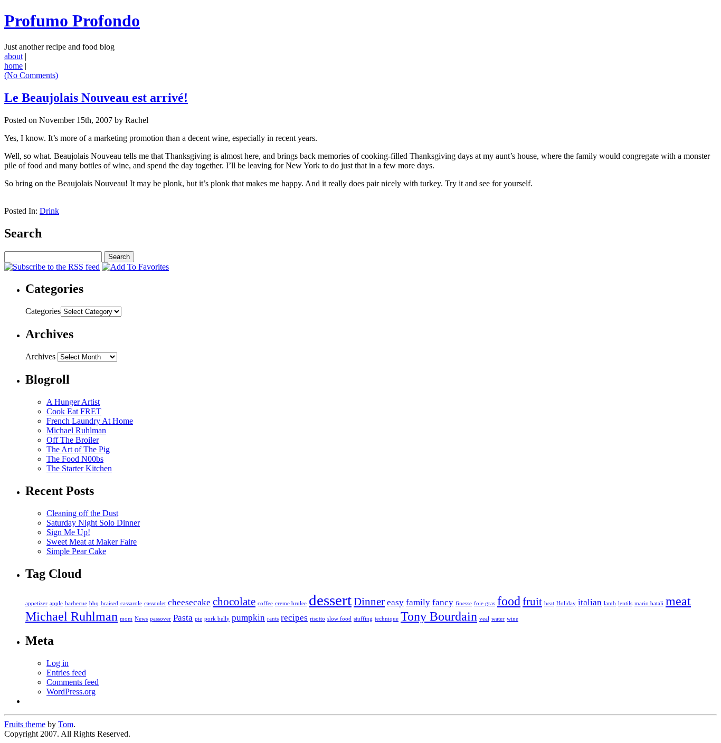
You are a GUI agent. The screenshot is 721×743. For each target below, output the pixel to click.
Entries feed (66, 672)
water (498, 619)
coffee (265, 603)
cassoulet (155, 603)
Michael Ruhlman (76, 430)
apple (56, 603)
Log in (57, 663)
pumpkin (248, 618)
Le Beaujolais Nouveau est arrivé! (96, 97)
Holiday (566, 603)
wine (512, 619)
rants (273, 619)
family (418, 602)
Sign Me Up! (68, 532)
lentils (625, 603)
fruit (532, 601)
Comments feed (72, 682)
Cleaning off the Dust (82, 513)
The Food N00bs (74, 458)
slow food (339, 619)
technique (387, 619)
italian (590, 602)
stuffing (363, 619)
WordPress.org (71, 691)
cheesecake (189, 602)
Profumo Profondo (72, 20)
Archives (40, 356)
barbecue (76, 603)
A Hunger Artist (73, 401)
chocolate (234, 601)
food (508, 601)
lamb (610, 603)
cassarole (131, 603)
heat (549, 603)
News (141, 619)
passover (160, 619)
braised (109, 603)
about (13, 56)
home (13, 65)
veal (484, 619)
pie (198, 619)
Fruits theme (24, 724)
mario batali (648, 603)
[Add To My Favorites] (135, 266)
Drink (49, 210)
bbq (94, 603)
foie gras (484, 603)
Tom (65, 724)
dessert (330, 600)
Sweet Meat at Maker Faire (91, 541)
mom (126, 619)
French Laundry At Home (89, 420)
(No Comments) (31, 75)
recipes (294, 618)
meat (678, 601)
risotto (317, 619)
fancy (442, 602)
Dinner (369, 601)
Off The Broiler (72, 439)
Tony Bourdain (439, 616)
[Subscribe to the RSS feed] (52, 266)
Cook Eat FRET (73, 411)
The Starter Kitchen (79, 468)
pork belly (217, 619)
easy (395, 602)
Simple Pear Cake (76, 551)
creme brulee (291, 603)
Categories (43, 311)
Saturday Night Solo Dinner (93, 522)
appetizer (36, 603)
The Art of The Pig (78, 449)
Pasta (183, 618)
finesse (464, 603)
